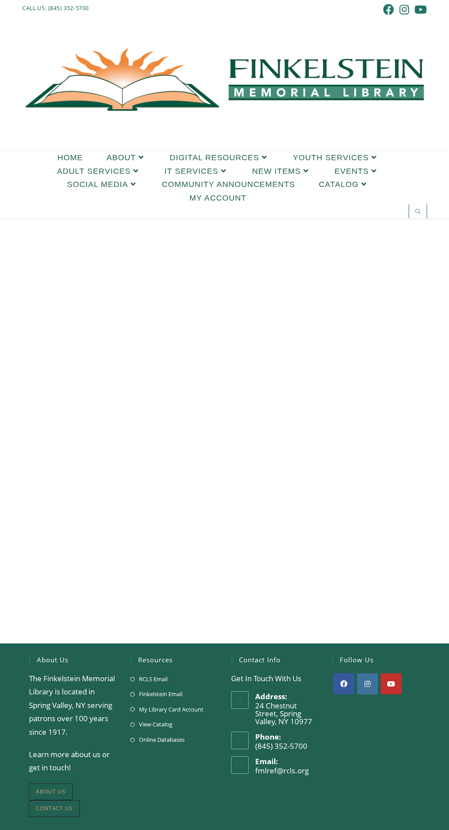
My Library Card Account (171, 709)
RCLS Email (153, 679)
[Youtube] (391, 683)
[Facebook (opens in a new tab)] (389, 9)
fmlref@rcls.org (282, 770)
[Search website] (418, 212)
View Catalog (155, 724)
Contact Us (54, 808)
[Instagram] (367, 683)
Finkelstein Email (160, 694)
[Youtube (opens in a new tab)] (419, 9)
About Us (51, 791)
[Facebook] (343, 683)
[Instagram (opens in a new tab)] (404, 9)
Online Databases (162, 740)
